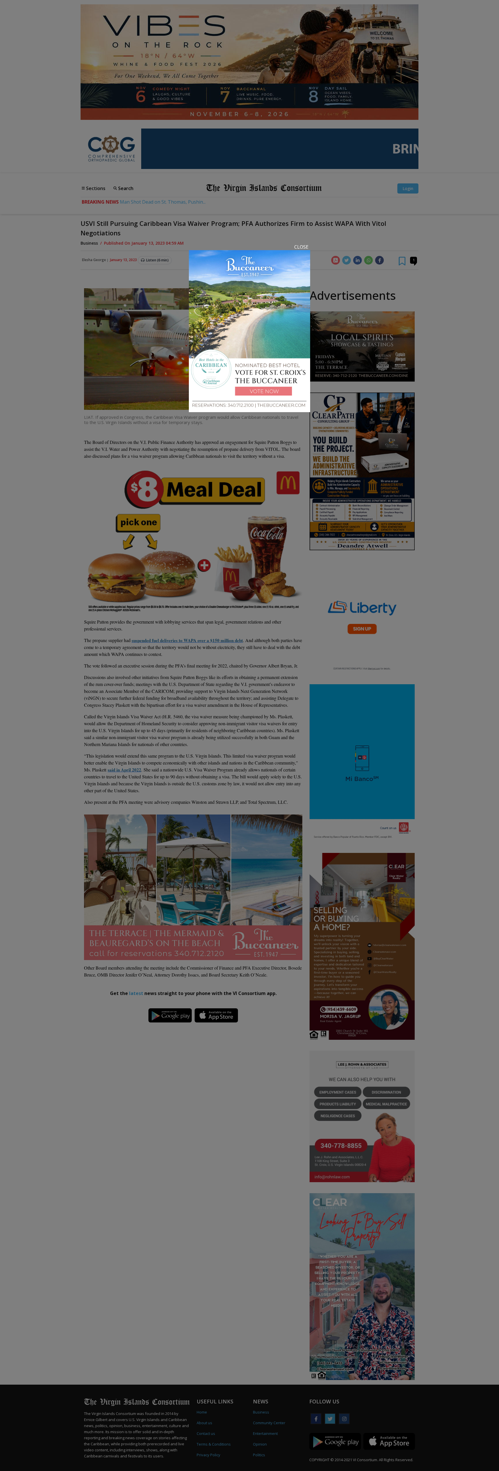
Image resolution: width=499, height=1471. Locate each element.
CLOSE (301, 247)
